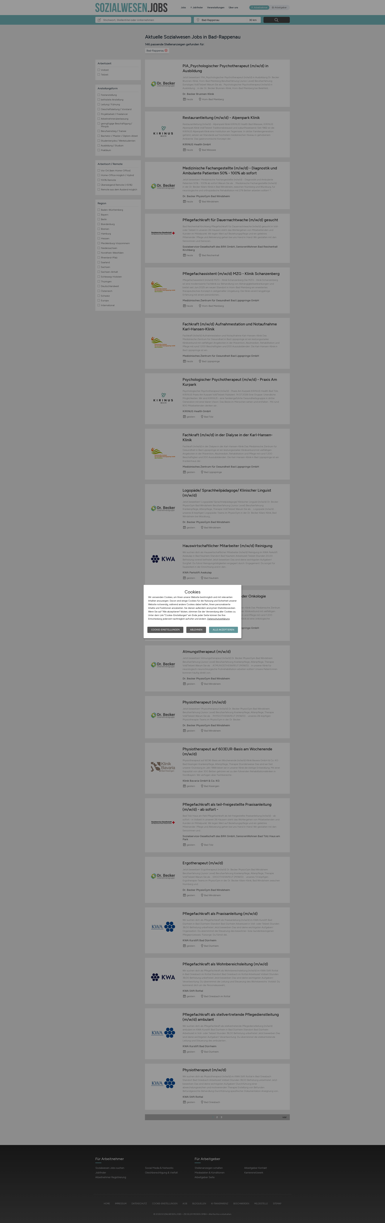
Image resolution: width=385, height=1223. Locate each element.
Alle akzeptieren (223, 629)
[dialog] (192, 611)
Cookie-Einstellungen (165, 629)
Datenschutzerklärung (218, 619)
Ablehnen (196, 629)
